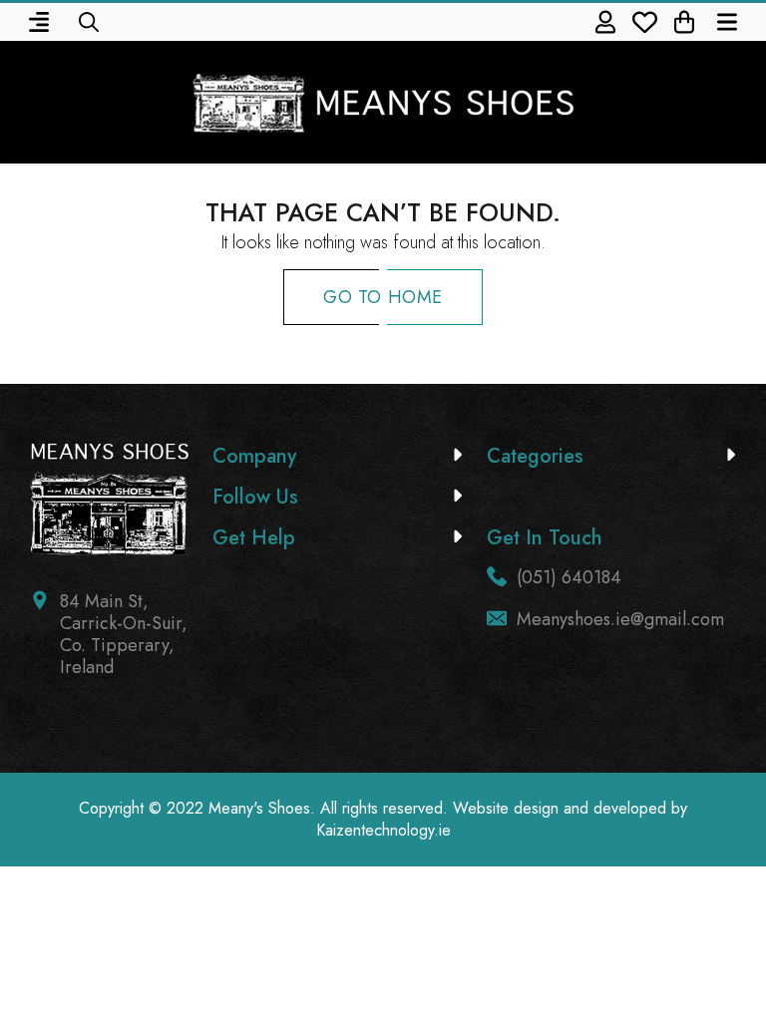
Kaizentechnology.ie (383, 830)
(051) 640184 (569, 577)
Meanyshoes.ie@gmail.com (620, 619)
